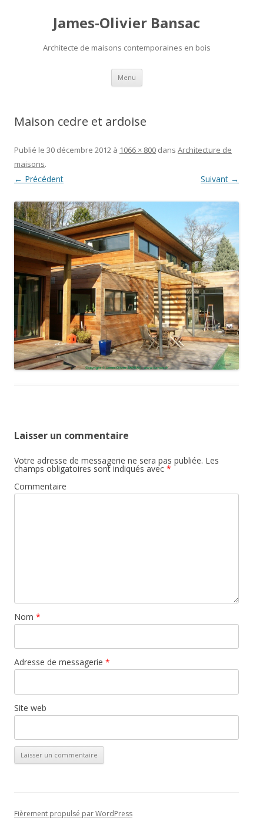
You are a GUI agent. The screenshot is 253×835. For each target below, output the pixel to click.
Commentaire (40, 486)
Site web (30, 707)
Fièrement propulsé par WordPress (73, 814)
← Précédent (39, 179)
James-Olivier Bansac (126, 23)
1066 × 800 (137, 150)
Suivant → (220, 179)
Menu (127, 77)
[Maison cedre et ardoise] (126, 286)
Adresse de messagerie (62, 662)
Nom (27, 616)
